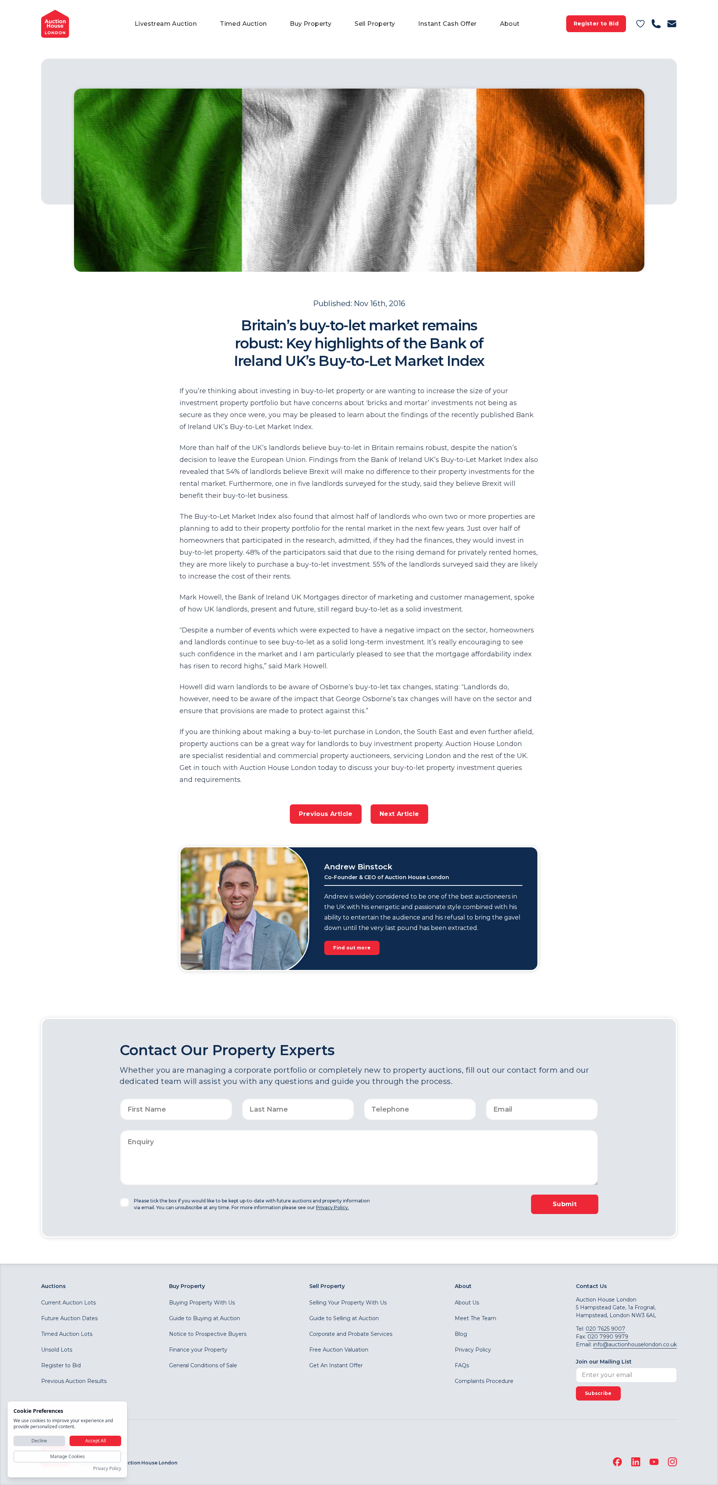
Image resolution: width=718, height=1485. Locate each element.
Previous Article (325, 813)
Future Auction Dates (69, 1318)
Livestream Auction (166, 23)
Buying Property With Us (202, 1302)
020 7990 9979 (607, 1336)
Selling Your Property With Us (348, 1302)
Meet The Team (475, 1318)
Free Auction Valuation (338, 1349)
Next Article (399, 813)
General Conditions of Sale (203, 1365)
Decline (39, 1441)
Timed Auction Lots (66, 1334)
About (510, 23)
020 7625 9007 (605, 1328)
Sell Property (375, 23)
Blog (461, 1334)
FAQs (462, 1365)
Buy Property (310, 23)
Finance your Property (198, 1349)
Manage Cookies (67, 1456)
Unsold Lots (56, 1349)
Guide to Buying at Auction (204, 1318)
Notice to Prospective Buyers (207, 1334)
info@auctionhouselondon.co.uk (635, 1344)
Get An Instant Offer (336, 1365)
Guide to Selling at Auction (344, 1318)
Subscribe (598, 1393)
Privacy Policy (473, 1349)
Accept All (95, 1441)
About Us (467, 1302)
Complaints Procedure (484, 1381)
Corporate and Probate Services (350, 1334)
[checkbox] (124, 1202)
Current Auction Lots (68, 1302)
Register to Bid (596, 23)
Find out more (352, 948)
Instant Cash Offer (447, 23)
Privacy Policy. (332, 1207)
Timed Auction (243, 23)
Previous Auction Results (74, 1381)
